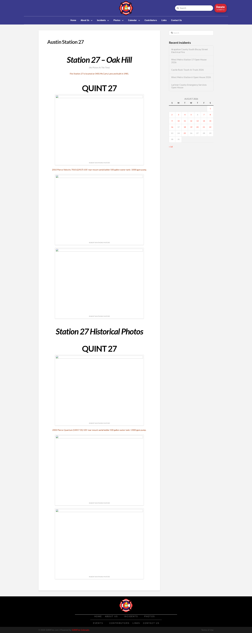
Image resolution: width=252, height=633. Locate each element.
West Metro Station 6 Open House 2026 (191, 77)
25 (185, 133)
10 (178, 121)
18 (185, 127)
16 (172, 127)
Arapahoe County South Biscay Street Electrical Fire (189, 50)
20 (197, 127)
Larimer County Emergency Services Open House (189, 86)
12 (191, 121)
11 (185, 121)
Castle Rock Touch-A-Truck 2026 (187, 69)
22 (210, 127)
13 (197, 121)
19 (191, 127)
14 (204, 121)
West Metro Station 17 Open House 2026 (188, 61)
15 (210, 121)
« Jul (171, 146)
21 (204, 127)
